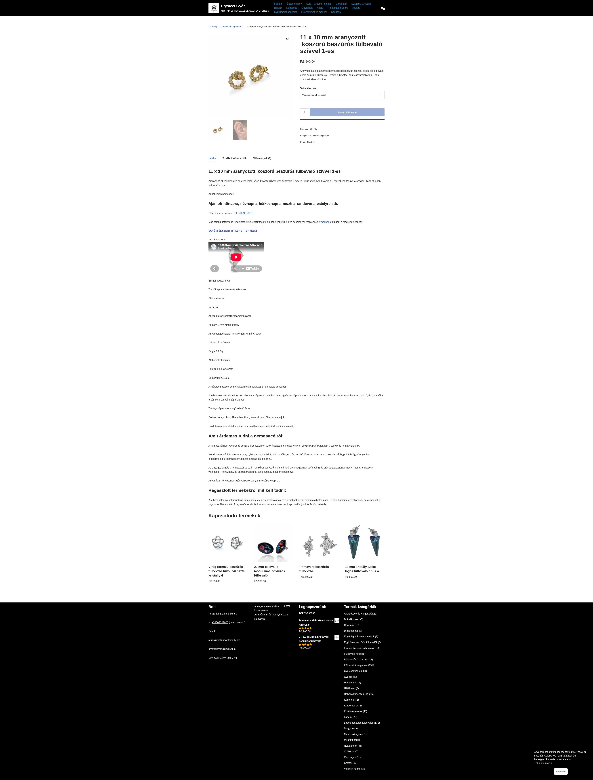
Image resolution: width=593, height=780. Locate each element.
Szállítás (336, 12)
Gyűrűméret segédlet (285, 12)
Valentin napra (352, 768)
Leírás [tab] (212, 158)
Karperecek (350, 705)
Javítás (356, 7)
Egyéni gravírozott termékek (359, 636)
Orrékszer (349, 751)
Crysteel (311, 142)
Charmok (349, 625)
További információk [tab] (234, 158)
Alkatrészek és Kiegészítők (359, 613)
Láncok (348, 717)
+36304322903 (220, 622)
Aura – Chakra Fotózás (318, 3)
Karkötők (349, 699)
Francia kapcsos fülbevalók (359, 648)
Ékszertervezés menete (314, 12)
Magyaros (349, 728)
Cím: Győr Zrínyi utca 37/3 (222, 658)
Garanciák (341, 3)
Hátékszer (349, 688)
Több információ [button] (543, 763)
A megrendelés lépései (267, 606)
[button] (301, 3)
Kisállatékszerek (353, 711)
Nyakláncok (350, 745)
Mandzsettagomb (353, 734)
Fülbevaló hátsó (353, 654)
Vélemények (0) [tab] (262, 158)
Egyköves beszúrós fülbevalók (360, 642)
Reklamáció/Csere (338, 7)
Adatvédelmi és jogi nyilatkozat (271, 614)
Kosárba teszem (347, 112)
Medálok (348, 740)
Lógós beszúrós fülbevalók (358, 722)
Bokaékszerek (352, 619)
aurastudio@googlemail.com (224, 640)
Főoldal (278, 3)
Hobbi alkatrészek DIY (356, 694)
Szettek (348, 763)
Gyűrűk (348, 677)
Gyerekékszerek (353, 671)
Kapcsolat (291, 7)
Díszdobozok (351, 631)
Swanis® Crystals (361, 3)
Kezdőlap (213, 26)
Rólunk (278, 7)
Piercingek (350, 757)
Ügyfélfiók (307, 7)
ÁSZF (287, 606)
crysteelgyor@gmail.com (222, 649)
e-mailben (324, 222)
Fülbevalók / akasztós (356, 659)
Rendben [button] (561, 771)
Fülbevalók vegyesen (231, 26)
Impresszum (261, 610)
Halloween (350, 682)
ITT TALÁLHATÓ (242, 213)
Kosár (320, 7)
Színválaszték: (308, 88)
